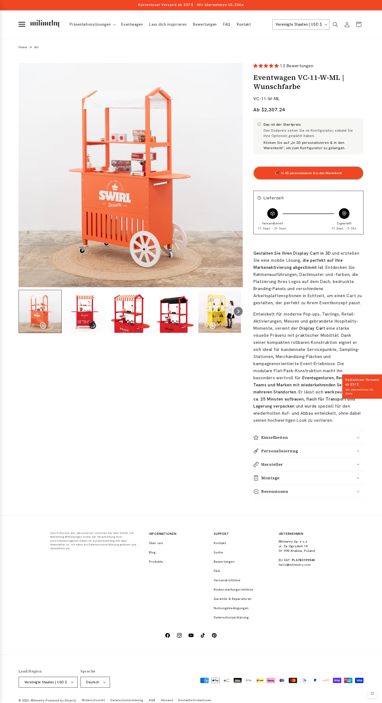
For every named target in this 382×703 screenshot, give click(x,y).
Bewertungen (224, 562)
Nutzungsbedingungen (231, 608)
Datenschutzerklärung (231, 617)
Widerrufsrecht (93, 700)
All (36, 47)
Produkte (156, 562)
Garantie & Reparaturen (233, 599)
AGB (152, 700)
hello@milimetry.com (295, 565)
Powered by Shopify (61, 700)
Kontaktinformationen (194, 700)
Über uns (156, 543)
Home (23, 47)
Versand (167, 700)
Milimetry (38, 700)
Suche (218, 552)
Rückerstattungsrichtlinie (233, 589)
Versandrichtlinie (227, 580)
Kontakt (220, 543)
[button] (92, 24)
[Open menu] (22, 24)
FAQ (217, 571)
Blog (152, 552)
